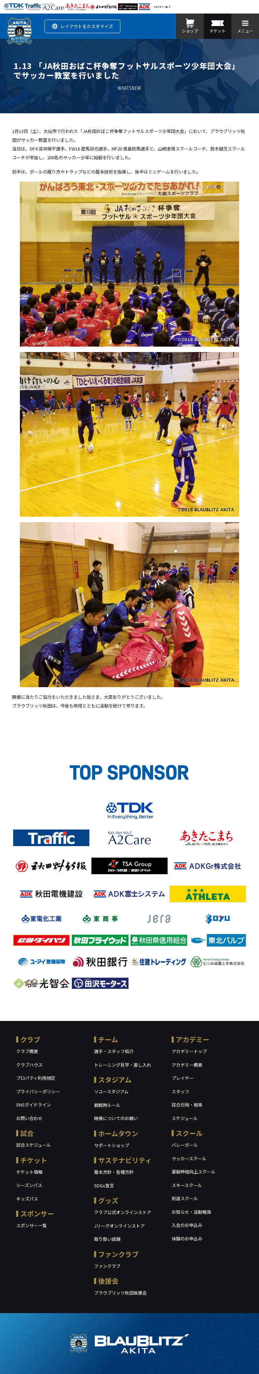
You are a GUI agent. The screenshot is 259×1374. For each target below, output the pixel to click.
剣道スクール (185, 1198)
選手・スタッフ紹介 (114, 1051)
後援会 (108, 1281)
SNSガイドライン (33, 1104)
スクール (189, 1133)
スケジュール (185, 1118)
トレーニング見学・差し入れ (122, 1065)
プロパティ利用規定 (35, 1078)
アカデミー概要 (187, 1065)
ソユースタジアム (111, 1091)
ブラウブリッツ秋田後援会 (120, 1292)
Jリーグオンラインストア (119, 1225)
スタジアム (115, 1080)
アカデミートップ (189, 1051)
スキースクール (187, 1185)
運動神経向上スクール (193, 1171)
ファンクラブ (118, 1254)
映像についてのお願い (116, 1118)
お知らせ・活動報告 (191, 1212)
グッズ (108, 1200)
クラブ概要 (27, 1051)
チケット (33, 1160)
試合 (27, 1133)
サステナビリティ (125, 1160)
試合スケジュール (33, 1145)
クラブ (30, 1039)
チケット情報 (29, 1172)
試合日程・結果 (187, 1104)
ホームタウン (118, 1133)
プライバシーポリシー (38, 1091)
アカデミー (192, 1039)
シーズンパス (29, 1185)
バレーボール (185, 1145)
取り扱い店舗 (107, 1239)
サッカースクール (189, 1158)
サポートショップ (111, 1145)
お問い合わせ (29, 1118)
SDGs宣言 (104, 1185)
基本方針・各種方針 (114, 1172)
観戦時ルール (107, 1105)
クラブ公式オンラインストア (122, 1212)
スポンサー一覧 (160, 6)
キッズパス (27, 1198)
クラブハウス (29, 1065)
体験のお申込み (187, 1238)
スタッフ (180, 1091)
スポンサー (37, 1213)
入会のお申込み (187, 1225)
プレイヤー (183, 1078)
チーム (108, 1039)
